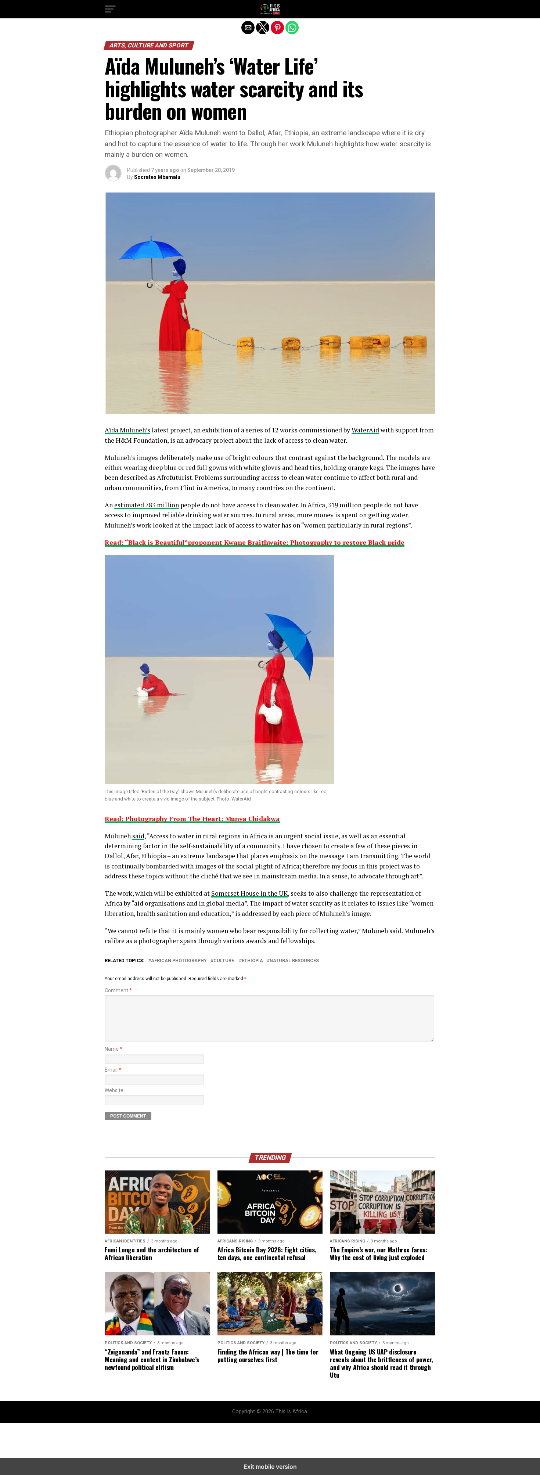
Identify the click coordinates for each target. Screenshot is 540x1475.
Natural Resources (294, 960)
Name (113, 1049)
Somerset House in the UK (249, 893)
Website (114, 1090)
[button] (110, 9)
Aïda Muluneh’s (127, 430)
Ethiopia (252, 960)
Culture (224, 960)
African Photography (179, 960)
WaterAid (365, 430)
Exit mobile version (270, 1466)
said (138, 836)
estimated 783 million (146, 505)
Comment (118, 990)
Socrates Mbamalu (157, 177)
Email (113, 1070)
